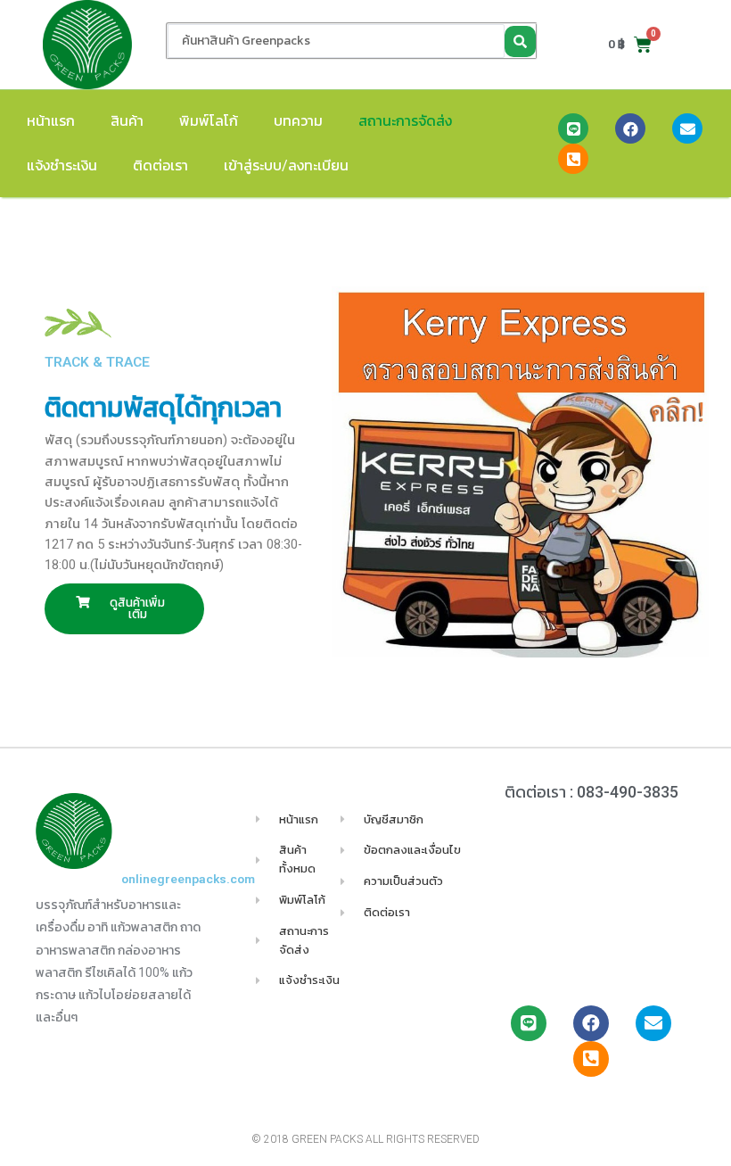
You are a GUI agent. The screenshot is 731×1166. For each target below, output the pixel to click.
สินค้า (127, 120)
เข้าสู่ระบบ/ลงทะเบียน (286, 165)
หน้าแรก (51, 120)
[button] (124, 608)
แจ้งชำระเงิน (62, 165)
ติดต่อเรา (160, 165)
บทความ (298, 120)
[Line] (573, 128)
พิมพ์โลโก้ (208, 120)
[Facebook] (630, 128)
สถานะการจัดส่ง (405, 120)
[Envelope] (687, 128)
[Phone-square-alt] (573, 159)
